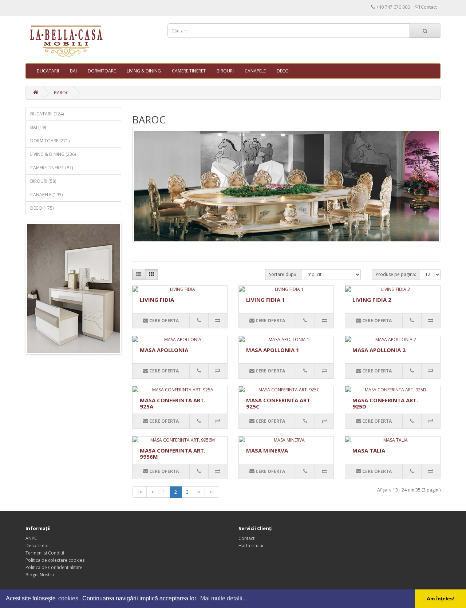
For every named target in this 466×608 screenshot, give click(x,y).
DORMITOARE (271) (50, 141)
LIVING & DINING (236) (53, 154)
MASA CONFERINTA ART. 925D (385, 403)
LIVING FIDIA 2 (371, 299)
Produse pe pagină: (396, 274)
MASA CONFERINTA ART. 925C (279, 403)
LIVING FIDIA (157, 299)
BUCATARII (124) (47, 114)
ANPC (31, 538)
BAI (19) (38, 127)
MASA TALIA (368, 450)
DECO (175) (42, 208)
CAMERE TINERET (189, 71)
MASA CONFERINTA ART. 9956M (172, 453)
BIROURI (225, 71)
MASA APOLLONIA (164, 350)
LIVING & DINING (144, 71)
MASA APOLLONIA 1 (272, 350)
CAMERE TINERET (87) (51, 168)
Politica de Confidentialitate (53, 567)
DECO (283, 71)
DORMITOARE (102, 71)
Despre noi (36, 545)
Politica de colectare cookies (54, 560)
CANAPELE (255, 71)
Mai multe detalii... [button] (223, 598)
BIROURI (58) (43, 181)
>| (211, 492)
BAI (73, 71)
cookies (68, 598)
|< (139, 492)
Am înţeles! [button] (441, 598)
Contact (246, 538)
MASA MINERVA (267, 450)
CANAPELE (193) (46, 195)
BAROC (61, 93)
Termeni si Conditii (44, 553)
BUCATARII (48, 71)
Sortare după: (283, 274)
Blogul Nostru (39, 575)
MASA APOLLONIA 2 (379, 350)
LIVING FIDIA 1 (265, 299)
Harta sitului (250, 545)
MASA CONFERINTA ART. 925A (172, 403)
